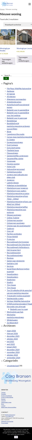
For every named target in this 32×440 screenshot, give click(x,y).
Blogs (9, 131)
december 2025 (13, 336)
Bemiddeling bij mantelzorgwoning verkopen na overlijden (18, 126)
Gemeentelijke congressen (17, 156)
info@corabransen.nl (10, 414)
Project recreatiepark (6, 395)
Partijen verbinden (14, 234)
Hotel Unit (11, 166)
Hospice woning (13, 164)
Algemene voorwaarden (16, 99)
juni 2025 (10, 341)
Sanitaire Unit (12, 263)
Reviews (10, 258)
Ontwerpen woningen (15, 223)
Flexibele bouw (13, 150)
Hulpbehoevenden (14, 172)
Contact (3, 405)
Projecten (11, 239)
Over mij (10, 231)
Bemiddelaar (12, 121)
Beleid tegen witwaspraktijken (8, 407)
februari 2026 (12, 333)
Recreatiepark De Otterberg (18, 245)
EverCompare (12, 145)
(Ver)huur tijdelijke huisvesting (19, 88)
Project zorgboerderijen (7, 397)
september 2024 (13, 357)
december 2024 (13, 349)
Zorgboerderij (12, 323)
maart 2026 (11, 331)
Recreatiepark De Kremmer (18, 242)
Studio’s (10, 282)
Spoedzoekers (12, 274)
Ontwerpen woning (14, 220)
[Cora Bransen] (9, 3)
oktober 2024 (12, 355)
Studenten (11, 279)
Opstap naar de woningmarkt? (19, 226)
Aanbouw (10, 91)
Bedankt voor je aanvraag (17, 118)
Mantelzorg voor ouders (16, 191)
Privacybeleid (12, 236)
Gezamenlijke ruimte (15, 158)
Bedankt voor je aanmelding (18, 110)
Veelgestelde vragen (15, 298)
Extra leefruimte (13, 148)
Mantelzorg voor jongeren (17, 188)
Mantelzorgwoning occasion (18, 193)
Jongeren (10, 180)
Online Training (13, 218)
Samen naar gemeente (16, 261)
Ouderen (10, 228)
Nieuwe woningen (14, 215)
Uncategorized (13, 366)
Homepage (11, 161)
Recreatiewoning (14, 253)
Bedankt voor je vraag (19, 309)
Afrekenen (11, 96)
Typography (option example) (18, 296)
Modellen (3, 394)
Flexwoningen (12, 153)
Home (2, 9)
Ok (16, 437)
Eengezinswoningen (15, 142)
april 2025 (11, 344)
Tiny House (11, 285)
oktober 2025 (12, 339)
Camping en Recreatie (15, 134)
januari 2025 (12, 347)
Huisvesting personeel (16, 169)
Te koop (3, 392)
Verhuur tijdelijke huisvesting (18, 301)
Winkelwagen (12, 320)
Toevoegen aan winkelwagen (7, 61)
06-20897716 (9, 416)
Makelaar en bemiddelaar (17, 185)
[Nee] (30, 433)
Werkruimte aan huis (15, 312)
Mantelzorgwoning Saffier (17, 207)
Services (10, 266)
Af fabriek (11, 94)
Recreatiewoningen (15, 255)
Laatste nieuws (13, 183)
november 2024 (13, 352)
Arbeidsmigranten (14, 102)
